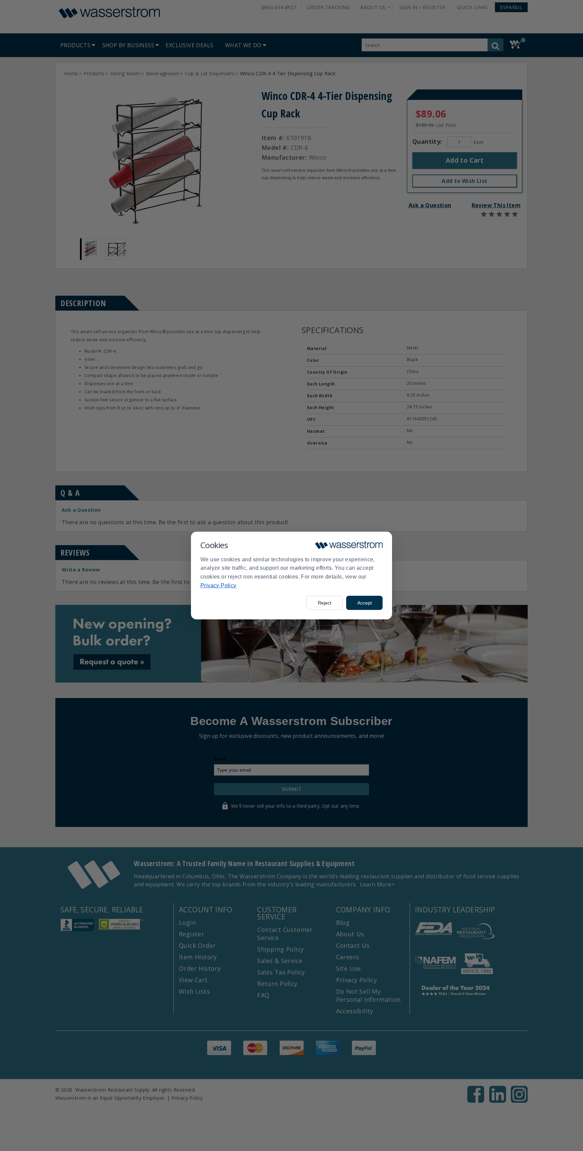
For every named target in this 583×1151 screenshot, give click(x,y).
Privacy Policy (218, 585)
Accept (364, 603)
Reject (324, 603)
